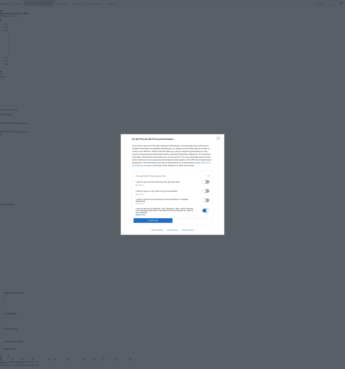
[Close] (219, 139)
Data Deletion (157, 230)
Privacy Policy (188, 230)
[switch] (205, 182)
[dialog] (172, 184)
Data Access (172, 230)
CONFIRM (153, 221)
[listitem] (172, 175)
